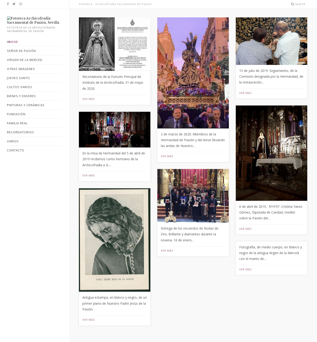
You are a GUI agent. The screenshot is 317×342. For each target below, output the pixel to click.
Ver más (88, 99)
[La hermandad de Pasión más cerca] (34, 22)
